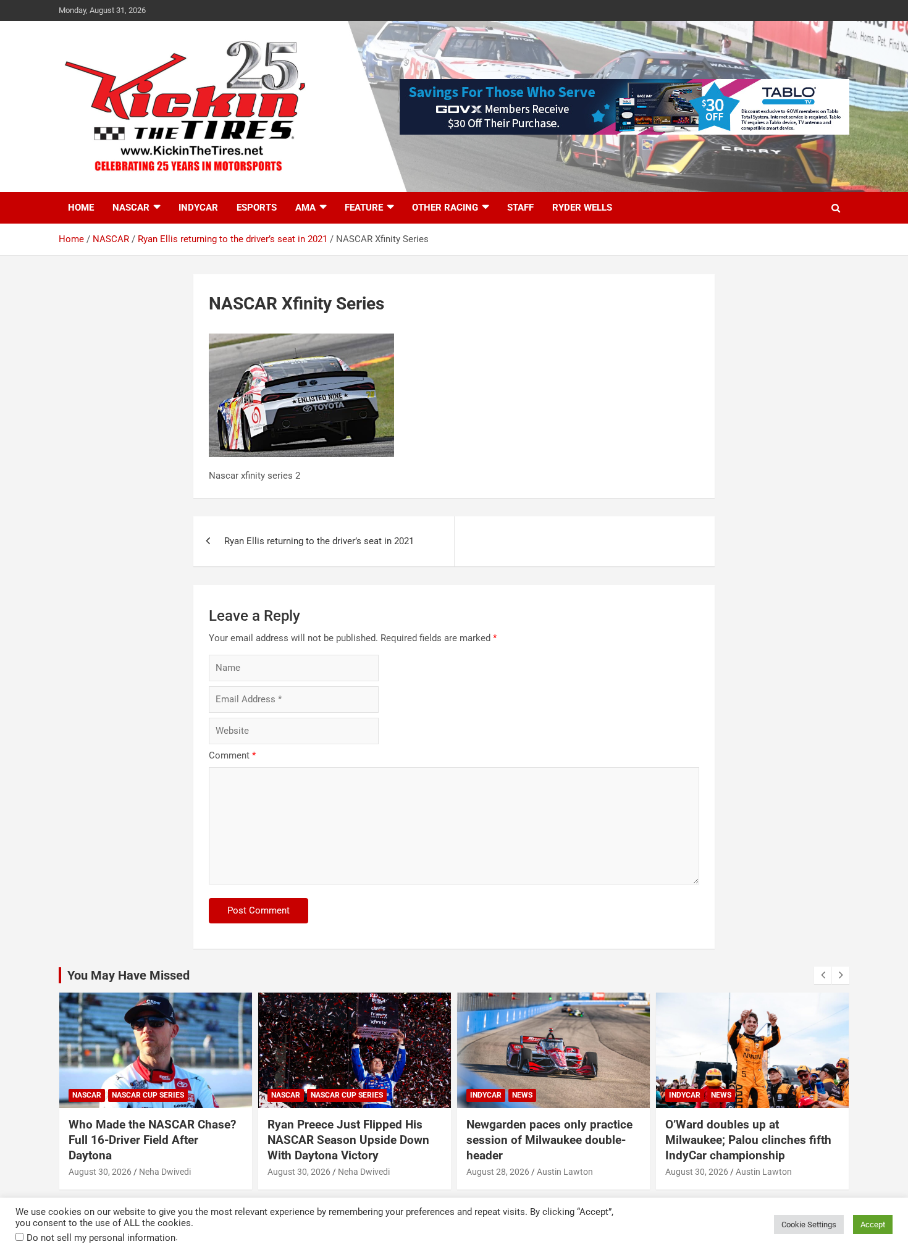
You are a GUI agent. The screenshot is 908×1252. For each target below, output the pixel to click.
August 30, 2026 (100, 1172)
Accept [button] (872, 1224)
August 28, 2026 (497, 1172)
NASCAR (130, 207)
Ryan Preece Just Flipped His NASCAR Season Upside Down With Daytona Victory (348, 1139)
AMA (305, 207)
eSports (257, 207)
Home (81, 207)
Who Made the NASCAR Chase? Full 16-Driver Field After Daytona (152, 1139)
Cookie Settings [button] (808, 1224)
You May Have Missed (128, 975)
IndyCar (198, 207)
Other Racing (445, 207)
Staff (520, 207)
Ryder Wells (582, 207)
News (522, 1095)
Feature (364, 207)
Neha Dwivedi (165, 1172)
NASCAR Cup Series (148, 1095)
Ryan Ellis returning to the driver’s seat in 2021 (319, 541)
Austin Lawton (565, 1172)
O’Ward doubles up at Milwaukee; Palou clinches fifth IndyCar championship (748, 1139)
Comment (232, 755)
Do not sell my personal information (101, 1237)
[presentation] (822, 975)
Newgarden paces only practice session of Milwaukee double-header (549, 1139)
